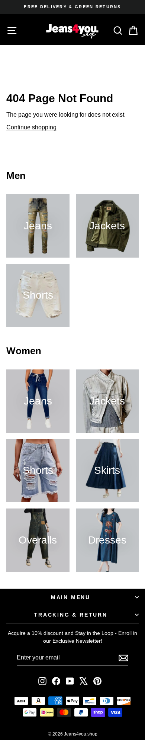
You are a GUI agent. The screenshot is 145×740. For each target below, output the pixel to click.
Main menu (70, 597)
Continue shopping (31, 127)
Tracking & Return (70, 615)
